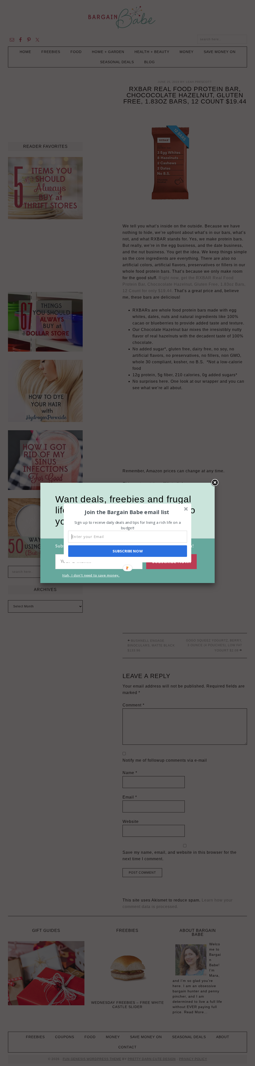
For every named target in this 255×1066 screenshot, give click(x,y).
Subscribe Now (127, 550)
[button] (127, 512)
